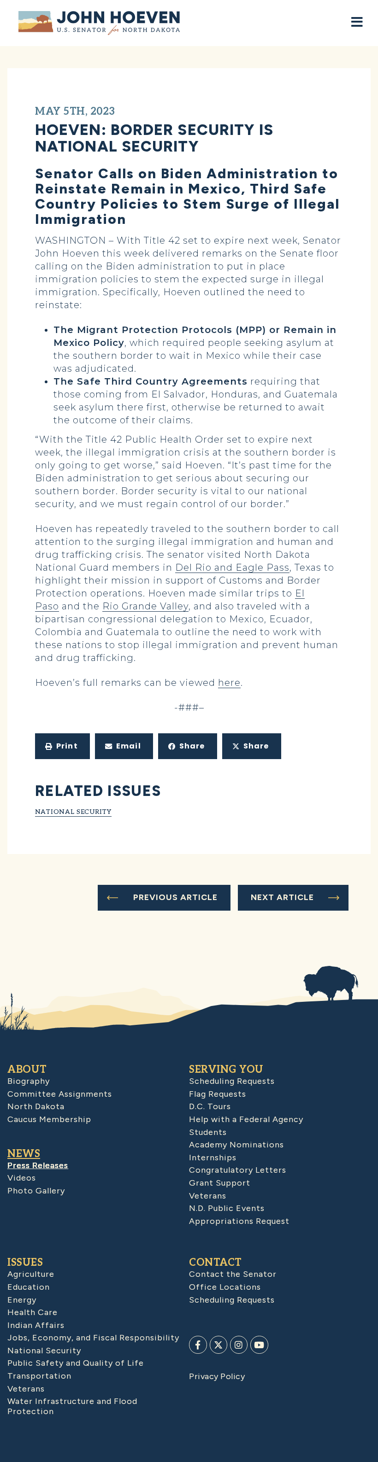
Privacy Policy (217, 1376)
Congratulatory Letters (237, 1170)
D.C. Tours (210, 1106)
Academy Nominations (236, 1145)
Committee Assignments (59, 1094)
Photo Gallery (36, 1191)
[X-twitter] (218, 1344)
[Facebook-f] (198, 1344)
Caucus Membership (49, 1119)
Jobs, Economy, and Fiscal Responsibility (93, 1338)
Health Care (32, 1312)
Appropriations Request (239, 1221)
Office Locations (225, 1287)
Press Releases (37, 1165)
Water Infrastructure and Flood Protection (72, 1406)
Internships (212, 1157)
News (23, 1154)
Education (28, 1287)
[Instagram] (239, 1344)
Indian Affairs (36, 1325)
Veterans (207, 1196)
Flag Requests (217, 1094)
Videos (21, 1178)
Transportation (39, 1376)
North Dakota (36, 1106)
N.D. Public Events (227, 1208)
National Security (73, 812)
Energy (21, 1300)
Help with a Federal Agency (246, 1119)
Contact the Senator (233, 1274)
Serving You (226, 1069)
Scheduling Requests (232, 1081)
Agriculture (30, 1274)
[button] (62, 746)
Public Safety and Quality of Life (75, 1363)
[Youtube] (259, 1344)
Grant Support (219, 1183)
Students (208, 1132)
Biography (28, 1081)
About (27, 1069)
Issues (25, 1262)
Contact (215, 1262)
